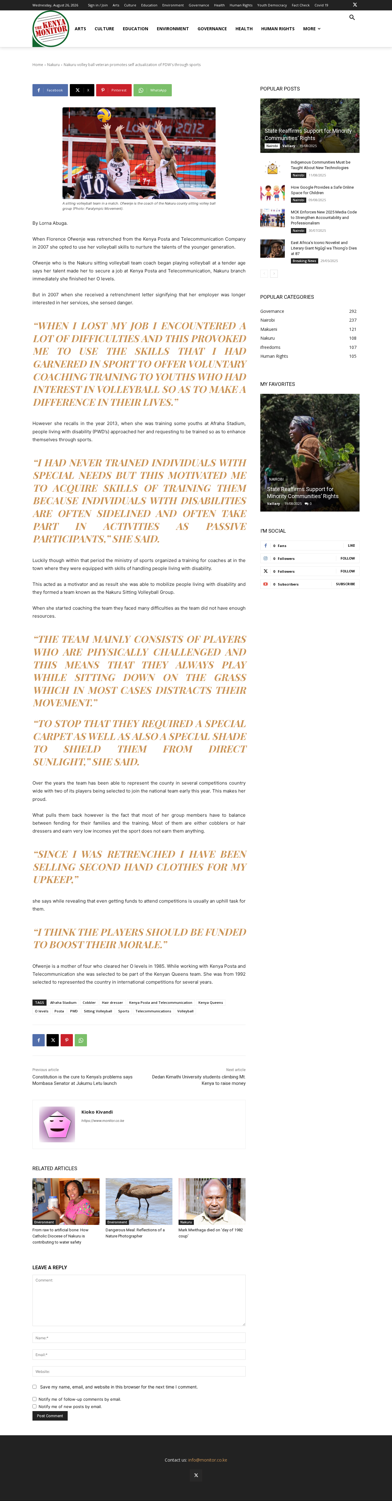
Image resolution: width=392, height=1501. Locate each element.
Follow (348, 558)
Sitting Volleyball (98, 1011)
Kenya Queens (210, 1002)
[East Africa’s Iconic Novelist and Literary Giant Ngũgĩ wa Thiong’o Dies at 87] (272, 248)
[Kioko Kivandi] (57, 1124)
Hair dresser (112, 1002)
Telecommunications (153, 1011)
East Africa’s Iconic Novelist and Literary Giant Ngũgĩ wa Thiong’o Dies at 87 (324, 248)
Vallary (288, 145)
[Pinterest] (67, 1040)
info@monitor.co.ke (207, 1460)
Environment (44, 1222)
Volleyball (185, 1011)
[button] (352, 17)
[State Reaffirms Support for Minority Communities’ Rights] (310, 125)
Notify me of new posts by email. (70, 1406)
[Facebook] (38, 1040)
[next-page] (274, 274)
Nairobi (272, 146)
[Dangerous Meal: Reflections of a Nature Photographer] (139, 1201)
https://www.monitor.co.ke (102, 1120)
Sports (123, 1011)
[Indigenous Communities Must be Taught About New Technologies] (272, 168)
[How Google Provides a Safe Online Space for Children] (272, 193)
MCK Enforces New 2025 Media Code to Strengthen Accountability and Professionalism (324, 217)
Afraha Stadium (63, 1002)
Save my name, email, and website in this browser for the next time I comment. (119, 1386)
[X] (355, 5)
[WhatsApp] (81, 1040)
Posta (59, 1011)
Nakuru (186, 1222)
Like (351, 545)
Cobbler (89, 1002)
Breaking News (304, 261)
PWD (74, 1011)
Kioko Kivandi (97, 1112)
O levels (41, 1011)
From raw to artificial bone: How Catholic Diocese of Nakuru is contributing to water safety (60, 1236)
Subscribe (345, 584)
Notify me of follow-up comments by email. (80, 1399)
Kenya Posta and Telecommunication (160, 1002)
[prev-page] (264, 274)
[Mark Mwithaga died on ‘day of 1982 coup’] (212, 1201)
